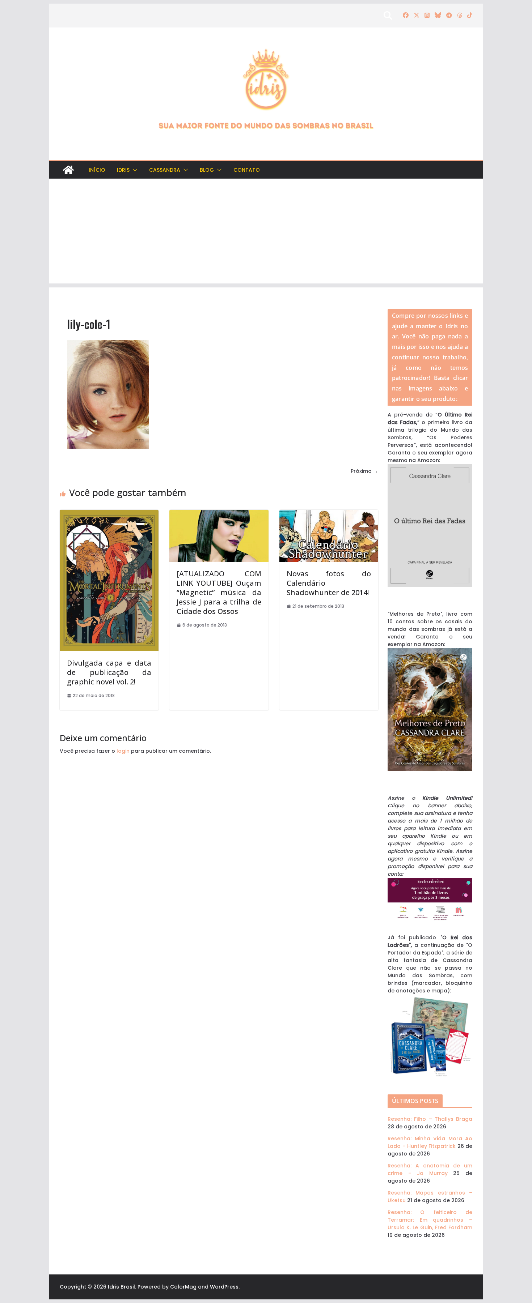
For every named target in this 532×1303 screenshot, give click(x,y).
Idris (123, 170)
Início (97, 170)
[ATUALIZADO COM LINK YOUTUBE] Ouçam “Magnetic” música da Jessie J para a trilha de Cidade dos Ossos (219, 592)
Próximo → (364, 471)
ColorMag (183, 1286)
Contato (246, 170)
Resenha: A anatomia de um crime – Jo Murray (430, 1169)
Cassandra (164, 170)
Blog (207, 170)
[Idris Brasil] (68, 170)
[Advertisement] (266, 232)
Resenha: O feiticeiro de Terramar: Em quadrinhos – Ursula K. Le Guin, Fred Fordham (430, 1220)
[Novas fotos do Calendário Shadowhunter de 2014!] (328, 513)
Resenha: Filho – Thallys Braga (430, 1119)
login (123, 751)
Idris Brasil (121, 1286)
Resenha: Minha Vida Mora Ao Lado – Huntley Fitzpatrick (430, 1142)
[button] (134, 170)
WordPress (224, 1286)
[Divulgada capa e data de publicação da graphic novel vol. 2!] (109, 513)
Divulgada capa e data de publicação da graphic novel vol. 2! (109, 672)
